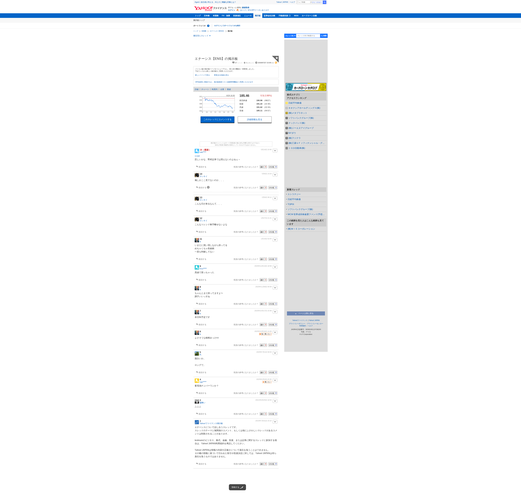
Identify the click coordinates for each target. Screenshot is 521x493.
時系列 (214, 89)
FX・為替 (226, 15)
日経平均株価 (294, 103)
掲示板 (258, 15)
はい (263, 167)
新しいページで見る (202, 75)
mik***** (203, 152)
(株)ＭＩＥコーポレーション (301, 229)
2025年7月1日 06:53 (264, 352)
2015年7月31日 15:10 (263, 421)
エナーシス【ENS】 (217, 31)
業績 (229, 89)
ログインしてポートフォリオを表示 (227, 26)
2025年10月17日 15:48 (263, 311)
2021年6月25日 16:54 (263, 400)
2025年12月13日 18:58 (263, 266)
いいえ (273, 167)
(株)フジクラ (294, 138)
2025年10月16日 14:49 (263, 331)
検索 (324, 2)
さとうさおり (317, 2)
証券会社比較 (269, 15)
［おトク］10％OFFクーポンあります (254, 10)
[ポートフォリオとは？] (208, 25)
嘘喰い (202, 403)
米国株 (216, 15)
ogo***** (203, 382)
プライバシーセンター (315, 324)
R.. (201, 355)
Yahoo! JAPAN (282, 2)
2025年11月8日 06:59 (263, 287)
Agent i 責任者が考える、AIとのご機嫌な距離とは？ (215, 2)
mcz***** (203, 269)
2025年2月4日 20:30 (264, 379)
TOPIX (291, 204)
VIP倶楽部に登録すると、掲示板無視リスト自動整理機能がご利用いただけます (224, 82)
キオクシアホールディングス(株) (304, 108)
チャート (205, 89)
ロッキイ (203, 176)
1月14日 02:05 (266, 239)
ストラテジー (294, 194)
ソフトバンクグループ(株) (301, 118)
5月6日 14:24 (267, 174)
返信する (202, 167)
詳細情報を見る (254, 119)
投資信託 (237, 15)
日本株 (207, 15)
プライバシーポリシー (297, 324)
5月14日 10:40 (266, 150)
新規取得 (245, 8)
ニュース (248, 15)
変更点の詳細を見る (221, 75)
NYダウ (292, 133)
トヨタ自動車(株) (296, 148)
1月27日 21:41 (266, 218)
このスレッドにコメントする (217, 119)
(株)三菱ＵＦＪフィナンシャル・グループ (307, 143)
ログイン (231, 10)
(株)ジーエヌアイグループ (301, 128)
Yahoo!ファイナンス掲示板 (211, 423)
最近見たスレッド (201, 36)
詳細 (196, 89)
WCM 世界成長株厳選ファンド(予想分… (307, 214)
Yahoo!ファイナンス (299, 320)
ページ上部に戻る (306, 313)
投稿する (235, 487)
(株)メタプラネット (297, 113)
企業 (222, 89)
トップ (198, 15)
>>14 (197, 156)
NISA (296, 15)
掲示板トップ (199, 20)
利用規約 (302, 326)
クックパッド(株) (296, 123)
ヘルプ (292, 2)
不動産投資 (283, 15)
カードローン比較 (309, 15)
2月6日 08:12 (267, 197)
